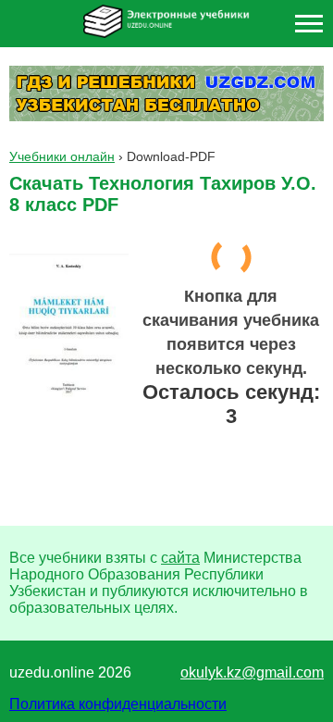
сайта (180, 558)
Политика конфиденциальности (118, 704)
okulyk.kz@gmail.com (252, 672)
